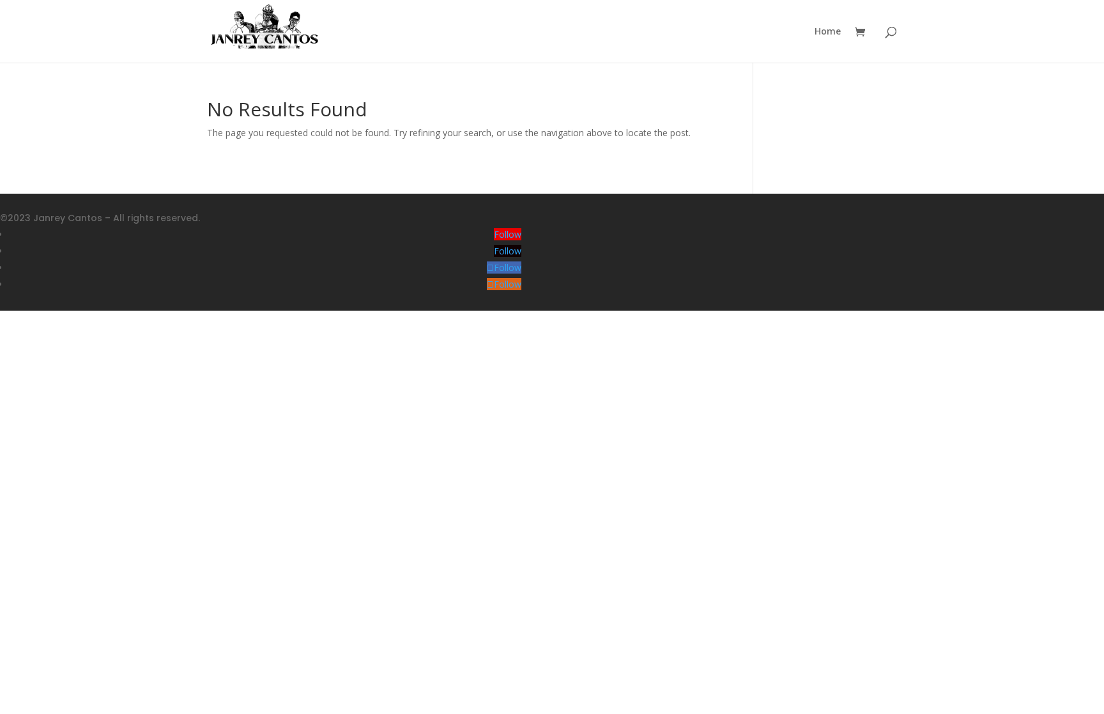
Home (828, 32)
